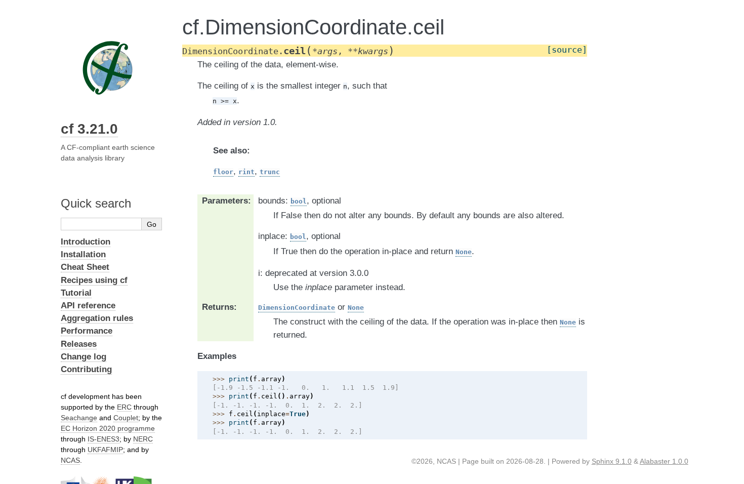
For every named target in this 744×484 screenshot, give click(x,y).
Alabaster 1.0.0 (664, 461)
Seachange (79, 418)
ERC (124, 407)
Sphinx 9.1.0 (612, 461)
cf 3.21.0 (89, 129)
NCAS (70, 460)
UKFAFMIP (105, 450)
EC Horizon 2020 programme (108, 428)
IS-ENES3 (103, 439)
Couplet (125, 418)
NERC (143, 439)
